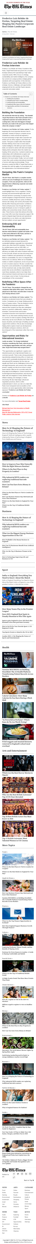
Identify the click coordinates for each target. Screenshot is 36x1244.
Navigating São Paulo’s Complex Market (17, 100)
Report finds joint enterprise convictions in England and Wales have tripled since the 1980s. (16, 1155)
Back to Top (29, 1180)
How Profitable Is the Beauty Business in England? (15, 540)
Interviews (28, 1219)
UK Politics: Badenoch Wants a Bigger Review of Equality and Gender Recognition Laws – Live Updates (17, 1161)
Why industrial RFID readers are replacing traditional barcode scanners (15, 479)
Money (27, 1206)
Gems (15, 1202)
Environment (6, 1197)
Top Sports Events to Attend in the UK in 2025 (17, 632)
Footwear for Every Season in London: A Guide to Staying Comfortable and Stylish (17, 953)
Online (15, 1190)
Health (5, 647)
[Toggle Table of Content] (30, 94)
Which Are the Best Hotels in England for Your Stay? (17, 502)
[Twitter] (18, 1174)
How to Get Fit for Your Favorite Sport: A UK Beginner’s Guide (17, 627)
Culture (27, 1195)
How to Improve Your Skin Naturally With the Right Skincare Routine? (17, 465)
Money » (5, 1011)
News (5, 422)
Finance (4, 1217)
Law (3, 1204)
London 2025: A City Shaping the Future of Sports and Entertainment (16, 637)
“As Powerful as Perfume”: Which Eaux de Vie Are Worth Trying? (16, 721)
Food (3, 1190)
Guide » (4, 1112)
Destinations (17, 1197)
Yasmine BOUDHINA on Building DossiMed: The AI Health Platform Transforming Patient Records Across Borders (17, 673)
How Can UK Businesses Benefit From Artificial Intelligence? (18, 546)
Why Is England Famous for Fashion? (14, 1107)
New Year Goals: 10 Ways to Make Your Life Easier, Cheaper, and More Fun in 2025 (16, 1133)
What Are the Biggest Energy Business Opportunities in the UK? (18, 534)
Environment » (7, 1035)
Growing (15, 1204)
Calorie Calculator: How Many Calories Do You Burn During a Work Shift (17, 698)
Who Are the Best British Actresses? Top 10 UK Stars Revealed (17, 796)
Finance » (5, 906)
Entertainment (29, 1192)
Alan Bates (16, 1229)
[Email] (30, 1174)
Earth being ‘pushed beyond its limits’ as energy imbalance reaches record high (15, 1056)
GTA (14, 1219)
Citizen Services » (8, 985)
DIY (3, 1222)
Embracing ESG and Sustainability (16, 102)
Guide (4, 1215)
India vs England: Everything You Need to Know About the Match (17, 576)
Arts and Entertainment (14, 750)
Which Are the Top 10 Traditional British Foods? (15, 506)
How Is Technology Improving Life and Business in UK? (15, 558)
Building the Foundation (13, 98)
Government (6, 1224)
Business (6, 511)
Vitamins (16, 1231)
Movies (4, 1206)
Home (26, 1215)
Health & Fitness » (8, 878)
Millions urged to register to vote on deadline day (17, 1005)
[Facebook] (14, 1174)
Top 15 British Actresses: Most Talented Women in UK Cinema (15, 839)
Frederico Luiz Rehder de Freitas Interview (17, 96)
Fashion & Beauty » (8, 1088)
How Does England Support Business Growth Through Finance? (17, 927)
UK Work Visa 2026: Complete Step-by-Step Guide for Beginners (16, 1128)
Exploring (16, 1215)
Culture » (5, 932)
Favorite (15, 1192)
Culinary (15, 1224)
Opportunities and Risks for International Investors (17, 107)
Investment (5, 1199)
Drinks (4, 1192)
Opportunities (17, 1222)
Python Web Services (25, 1242)
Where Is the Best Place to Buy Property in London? (14, 470)
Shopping (16, 1199)
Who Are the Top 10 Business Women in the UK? (17, 552)
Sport (5, 570)
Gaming (4, 1195)
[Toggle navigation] (5, 13)
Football (15, 1217)
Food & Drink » (7, 959)
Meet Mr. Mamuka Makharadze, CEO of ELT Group (17, 412)
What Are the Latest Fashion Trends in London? (15, 1103)
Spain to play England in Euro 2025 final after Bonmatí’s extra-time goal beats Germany (17, 621)
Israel (3, 1202)
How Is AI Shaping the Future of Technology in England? (17, 429)
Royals (15, 1195)
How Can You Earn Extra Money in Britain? (16, 486)
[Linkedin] (26, 1174)
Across (15, 1226)
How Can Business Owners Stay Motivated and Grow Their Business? (17, 497)
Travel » (4, 852)
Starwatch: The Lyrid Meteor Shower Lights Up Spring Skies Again (17, 1051)
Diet (3, 1233)
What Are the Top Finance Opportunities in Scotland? (16, 922)
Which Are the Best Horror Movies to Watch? (17, 774)
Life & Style (28, 1204)
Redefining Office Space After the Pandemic (18, 104)
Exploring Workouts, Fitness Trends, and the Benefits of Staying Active (17, 948)
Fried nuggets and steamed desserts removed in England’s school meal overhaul (17, 744)
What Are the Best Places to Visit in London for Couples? (18, 493)
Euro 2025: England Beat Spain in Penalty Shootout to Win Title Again (16, 615)
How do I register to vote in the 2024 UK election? (15, 1000)
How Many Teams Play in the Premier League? (17, 610)
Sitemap (27, 1222)
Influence (16, 1206)
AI (3, 1226)
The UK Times (17, 1240)
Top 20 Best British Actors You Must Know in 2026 (16, 818)
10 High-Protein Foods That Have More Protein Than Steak (17, 979)
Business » (6, 1062)
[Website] (14, 1177)
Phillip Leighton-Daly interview (11, 414)
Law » (4, 1139)
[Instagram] (22, 1174)
